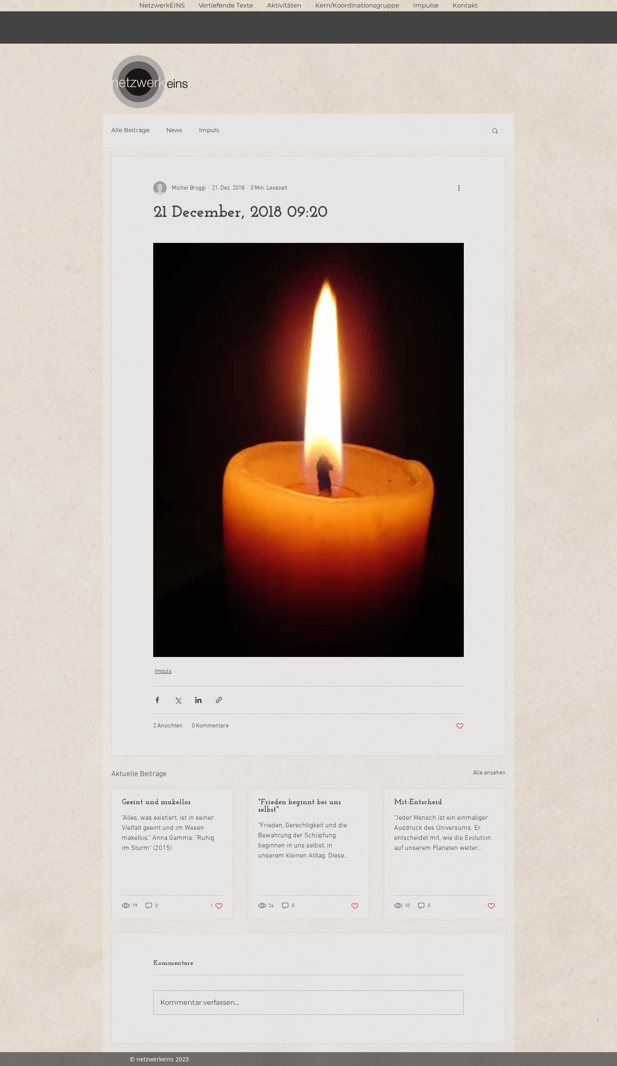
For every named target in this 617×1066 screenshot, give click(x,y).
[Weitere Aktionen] (459, 188)
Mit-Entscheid (418, 802)
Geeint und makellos (156, 802)
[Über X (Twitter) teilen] (178, 700)
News (174, 130)
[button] (225, 5)
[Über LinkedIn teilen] (198, 700)
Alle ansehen (489, 773)
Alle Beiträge (130, 130)
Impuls (209, 130)
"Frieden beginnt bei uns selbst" (299, 806)
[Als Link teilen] (219, 700)
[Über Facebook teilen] (157, 700)
